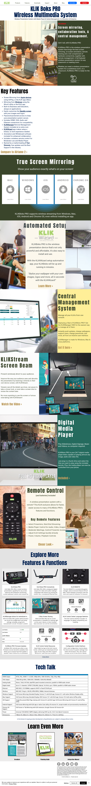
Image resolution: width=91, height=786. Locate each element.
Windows (18, 102)
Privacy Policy (13, 784)
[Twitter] (67, 764)
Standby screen (25, 111)
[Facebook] (59, 764)
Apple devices (26, 97)
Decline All (74, 783)
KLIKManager (9, 125)
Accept (83, 783)
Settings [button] (66, 783)
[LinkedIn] (63, 764)
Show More (45, 657)
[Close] (89, 783)
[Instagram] (76, 764)
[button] (27, 3)
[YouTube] (72, 764)
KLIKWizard (8, 129)
